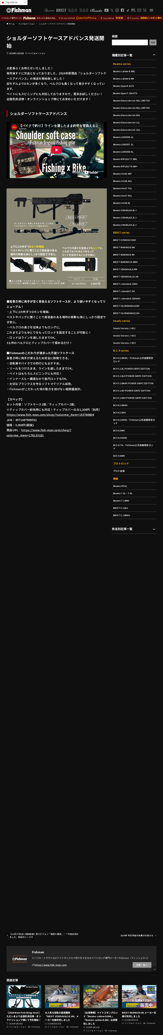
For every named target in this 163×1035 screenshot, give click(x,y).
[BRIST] (61, 10)
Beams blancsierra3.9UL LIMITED (131, 100)
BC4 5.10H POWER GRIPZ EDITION (131, 390)
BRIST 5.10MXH (121, 515)
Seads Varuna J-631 (124, 328)
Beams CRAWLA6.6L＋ (125, 210)
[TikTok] (127, 10)
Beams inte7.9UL (122, 195)
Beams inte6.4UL (122, 181)
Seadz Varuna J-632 (124, 335)
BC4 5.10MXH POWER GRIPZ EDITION (133, 383)
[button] (154, 969)
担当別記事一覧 (122, 529)
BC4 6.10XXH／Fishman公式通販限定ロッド (134, 421)
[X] (111, 10)
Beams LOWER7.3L (123, 144)
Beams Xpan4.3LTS (123, 85)
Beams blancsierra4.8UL (126, 115)
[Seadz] (96, 10)
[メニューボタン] (151, 10)
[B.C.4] (78, 10)
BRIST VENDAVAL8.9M (125, 269)
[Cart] (144, 10)
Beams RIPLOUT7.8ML (125, 159)
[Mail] (139, 10)
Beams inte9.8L (121, 202)
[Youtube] (106, 10)
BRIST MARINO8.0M (124, 247)
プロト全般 (119, 470)
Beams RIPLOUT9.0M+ (125, 166)
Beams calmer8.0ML (124, 71)
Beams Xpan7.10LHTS (125, 93)
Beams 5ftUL (120, 486)
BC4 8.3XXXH (120, 437)
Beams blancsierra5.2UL (126, 129)
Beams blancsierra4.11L (126, 122)
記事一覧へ (142, 964)
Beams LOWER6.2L (123, 137)
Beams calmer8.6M (123, 78)
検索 (115, 36)
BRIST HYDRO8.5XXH (124, 240)
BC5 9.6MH (119, 455)
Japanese (11, 2)
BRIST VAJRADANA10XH (126, 305)
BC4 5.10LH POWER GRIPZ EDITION (132, 375)
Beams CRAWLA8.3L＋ (125, 217)
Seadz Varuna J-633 (124, 342)
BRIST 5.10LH (120, 507)
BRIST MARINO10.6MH (125, 261)
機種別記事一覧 (122, 55)
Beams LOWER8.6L (123, 151)
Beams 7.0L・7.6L (122, 493)
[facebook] (122, 10)
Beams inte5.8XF (122, 173)
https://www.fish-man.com (50, 964)
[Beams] (49, 10)
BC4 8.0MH (119, 430)
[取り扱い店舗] (133, 10)
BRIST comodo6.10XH (125, 283)
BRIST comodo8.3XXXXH (126, 298)
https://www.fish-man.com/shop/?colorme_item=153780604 (50, 414)
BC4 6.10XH (119, 412)
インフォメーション (36, 53)
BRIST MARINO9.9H (124, 254)
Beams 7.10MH (121, 500)
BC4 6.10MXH (120, 405)
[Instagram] (117, 10)
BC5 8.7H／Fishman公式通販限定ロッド (133, 446)
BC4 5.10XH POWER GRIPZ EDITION (132, 397)
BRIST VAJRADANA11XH (126, 313)
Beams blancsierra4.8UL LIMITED (131, 107)
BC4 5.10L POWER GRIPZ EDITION (131, 368)
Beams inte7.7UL (122, 188)
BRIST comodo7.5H (124, 291)
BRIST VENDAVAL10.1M (125, 276)
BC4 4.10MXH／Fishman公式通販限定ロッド (133, 359)
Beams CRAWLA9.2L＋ (125, 224)
